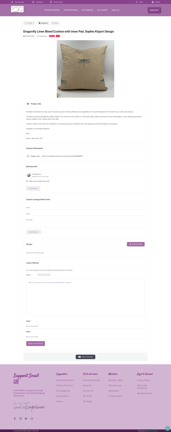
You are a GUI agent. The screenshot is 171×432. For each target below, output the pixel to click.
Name (28, 321)
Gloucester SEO (151, 431)
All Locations (102, 10)
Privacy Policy (143, 380)
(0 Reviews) (43, 36)
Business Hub (115, 385)
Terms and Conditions (142, 386)
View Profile (33, 188)
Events (59, 401)
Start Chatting (87, 357)
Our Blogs (87, 401)
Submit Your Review (35, 343)
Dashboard (114, 391)
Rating (28, 275)
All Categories (87, 10)
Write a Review (137, 244)
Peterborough (29, 36)
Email (28, 331)
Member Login (115, 380)
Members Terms (144, 393)
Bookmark (44, 23)
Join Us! (154, 10)
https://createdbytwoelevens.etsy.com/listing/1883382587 (62, 156)
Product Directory (71, 10)
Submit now (33, 232)
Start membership (91, 380)
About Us (115, 10)
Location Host (115, 396)
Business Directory (52, 10)
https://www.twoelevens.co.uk (39, 181)
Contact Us (88, 391)
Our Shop (87, 396)
